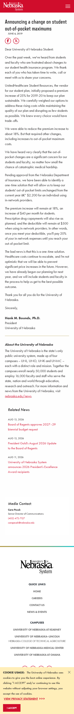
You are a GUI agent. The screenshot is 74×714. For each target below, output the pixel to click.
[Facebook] (8, 41)
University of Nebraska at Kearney (37, 629)
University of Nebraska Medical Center (37, 648)
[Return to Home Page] (13, 6)
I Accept (12, 708)
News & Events (37, 612)
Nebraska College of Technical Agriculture (37, 641)
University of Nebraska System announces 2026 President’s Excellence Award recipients (32, 467)
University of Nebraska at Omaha (37, 654)
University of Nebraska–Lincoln (37, 636)
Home (37, 591)
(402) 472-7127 (16, 518)
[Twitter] (16, 41)
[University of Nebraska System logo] (37, 569)
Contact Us (37, 605)
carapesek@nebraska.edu (21, 522)
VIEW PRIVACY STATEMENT (21, 699)
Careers (37, 598)
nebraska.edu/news (18, 396)
